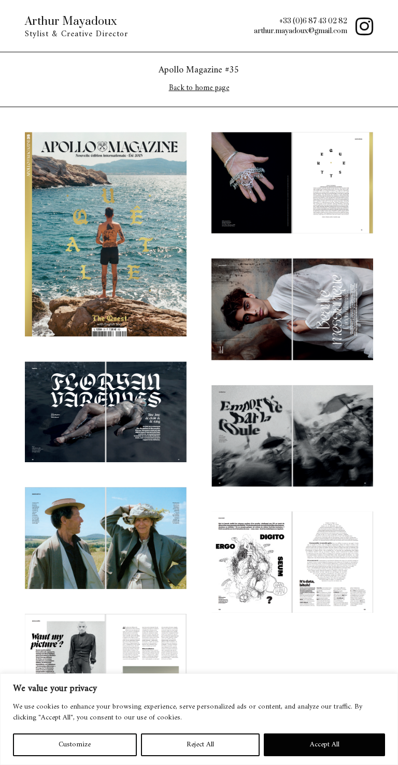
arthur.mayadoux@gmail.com (300, 31)
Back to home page (199, 88)
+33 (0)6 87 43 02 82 (313, 21)
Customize (75, 744)
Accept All (324, 744)
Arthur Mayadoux (71, 21)
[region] (199, 719)
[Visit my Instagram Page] (360, 25)
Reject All (200, 744)
